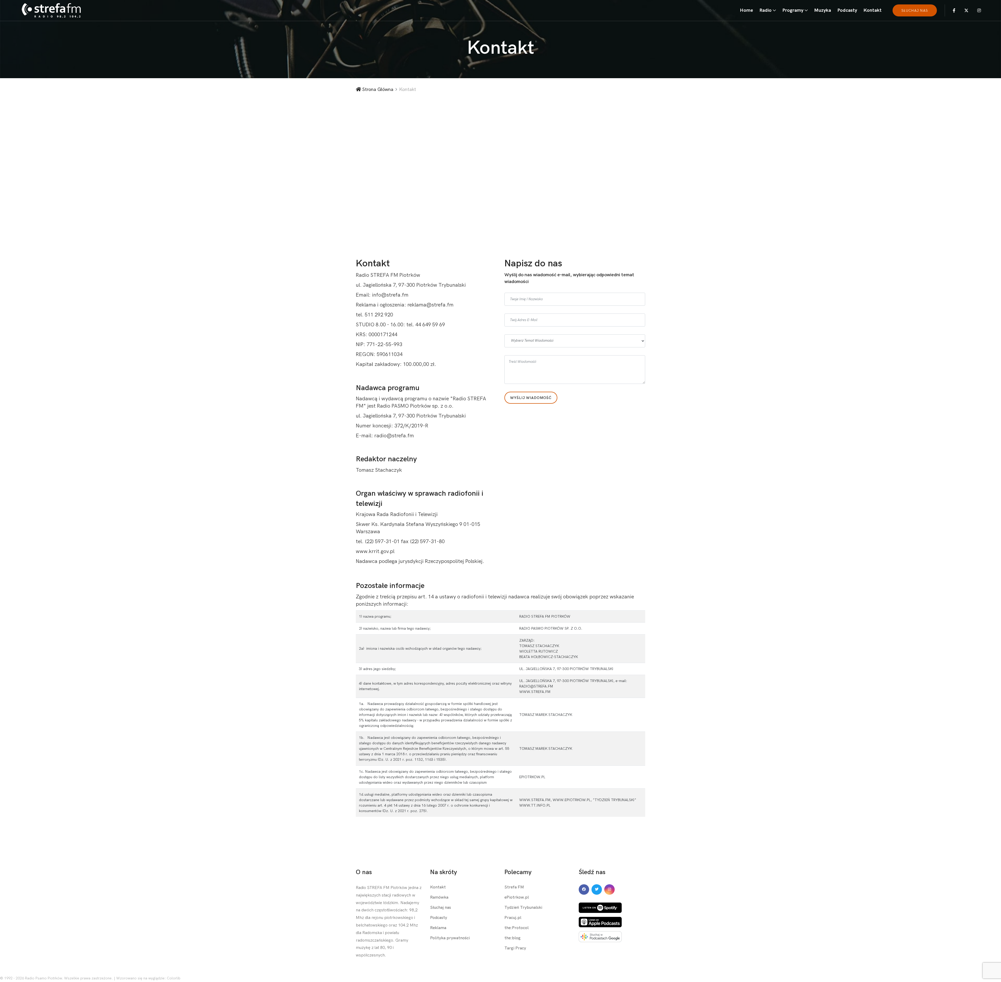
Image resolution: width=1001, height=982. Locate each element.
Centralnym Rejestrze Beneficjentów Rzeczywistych (424, 748)
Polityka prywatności (450, 938)
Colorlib (173, 978)
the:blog (512, 938)
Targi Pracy (515, 948)
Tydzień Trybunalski (523, 907)
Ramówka (439, 897)
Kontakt (872, 10)
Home (746, 10)
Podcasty (847, 10)
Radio (765, 10)
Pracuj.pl (512, 917)
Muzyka (822, 10)
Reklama (438, 927)
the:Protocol (516, 927)
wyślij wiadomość (531, 398)
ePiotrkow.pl (516, 897)
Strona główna (377, 89)
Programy (792, 10)
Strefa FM (514, 887)
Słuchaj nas (440, 907)
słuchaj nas (914, 10)
